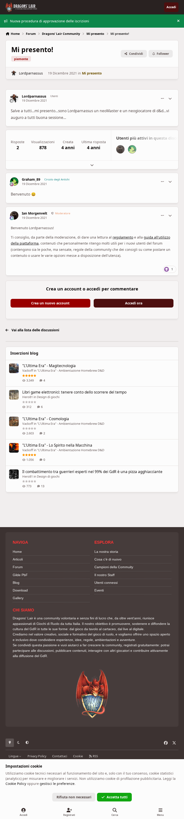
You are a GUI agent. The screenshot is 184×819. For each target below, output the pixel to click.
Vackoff (27, 370)
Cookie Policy (16, 783)
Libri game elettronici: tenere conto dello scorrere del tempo (74, 392)
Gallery (18, 598)
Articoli (18, 559)
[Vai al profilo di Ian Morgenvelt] (120, 149)
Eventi (99, 590)
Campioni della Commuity (113, 567)
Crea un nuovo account (50, 303)
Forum (18, 567)
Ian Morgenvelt (34, 213)
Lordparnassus (31, 73)
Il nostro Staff (104, 575)
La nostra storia (106, 552)
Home (17, 552)
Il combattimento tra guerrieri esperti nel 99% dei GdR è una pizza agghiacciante (92, 471)
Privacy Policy (37, 756)
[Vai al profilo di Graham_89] (132, 149)
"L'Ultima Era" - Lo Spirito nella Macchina (57, 445)
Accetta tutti (117, 797)
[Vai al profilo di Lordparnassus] (13, 73)
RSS (95, 756)
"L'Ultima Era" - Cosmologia (45, 418)
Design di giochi (48, 397)
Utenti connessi (106, 583)
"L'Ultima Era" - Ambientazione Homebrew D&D (70, 370)
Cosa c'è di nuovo (107, 559)
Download (20, 590)
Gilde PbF (20, 575)
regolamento (123, 237)
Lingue (14, 756)
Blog (16, 583)
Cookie (78, 756)
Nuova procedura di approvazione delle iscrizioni (49, 21)
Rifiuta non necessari (74, 797)
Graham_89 (31, 179)
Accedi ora (133, 303)
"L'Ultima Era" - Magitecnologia (49, 365)
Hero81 (27, 397)
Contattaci (59, 756)
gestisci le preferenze (57, 783)
